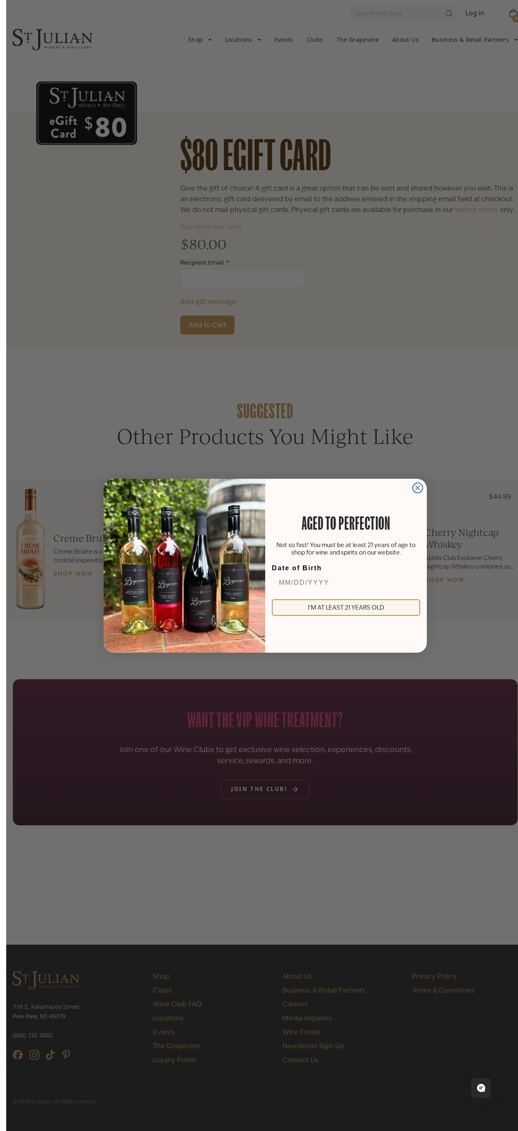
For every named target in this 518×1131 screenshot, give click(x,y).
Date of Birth (297, 568)
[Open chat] (481, 1088)
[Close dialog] (418, 488)
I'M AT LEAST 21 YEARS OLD (346, 607)
